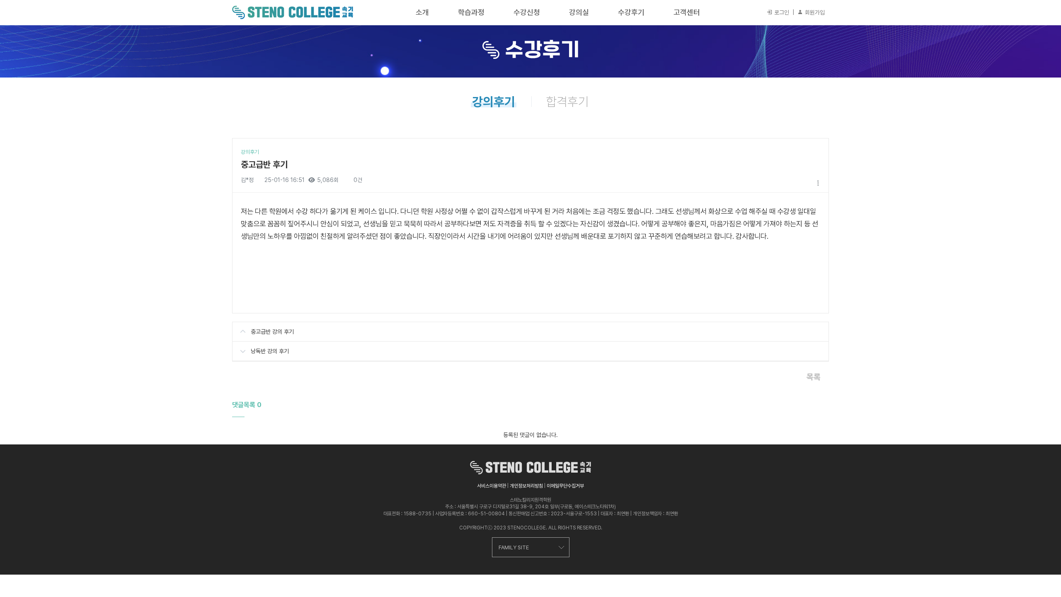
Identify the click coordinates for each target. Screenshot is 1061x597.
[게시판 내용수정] (818, 183)
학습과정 (471, 12)
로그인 (781, 12)
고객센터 (686, 12)
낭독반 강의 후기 (270, 351)
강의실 (579, 12)
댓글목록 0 (247, 405)
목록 (814, 377)
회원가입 (814, 12)
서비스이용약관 (491, 486)
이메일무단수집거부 (565, 486)
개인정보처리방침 (526, 486)
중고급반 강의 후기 (272, 331)
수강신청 (527, 12)
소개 (422, 12)
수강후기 (631, 12)
